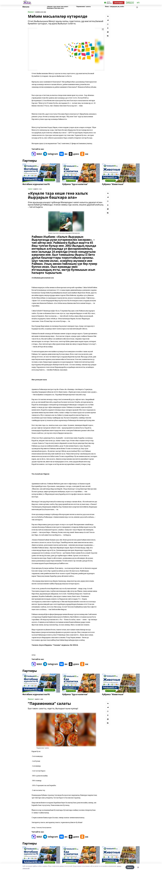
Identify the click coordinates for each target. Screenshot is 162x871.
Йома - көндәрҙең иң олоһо (114, 6)
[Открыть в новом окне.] (37, 154)
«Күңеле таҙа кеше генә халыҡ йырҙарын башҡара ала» (57, 7)
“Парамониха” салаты (83, 6)
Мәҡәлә (25, 7)
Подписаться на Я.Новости (130, 2)
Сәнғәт (30, 189)
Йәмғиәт (31, 12)
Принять (130, 867)
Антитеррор (118, 2)
